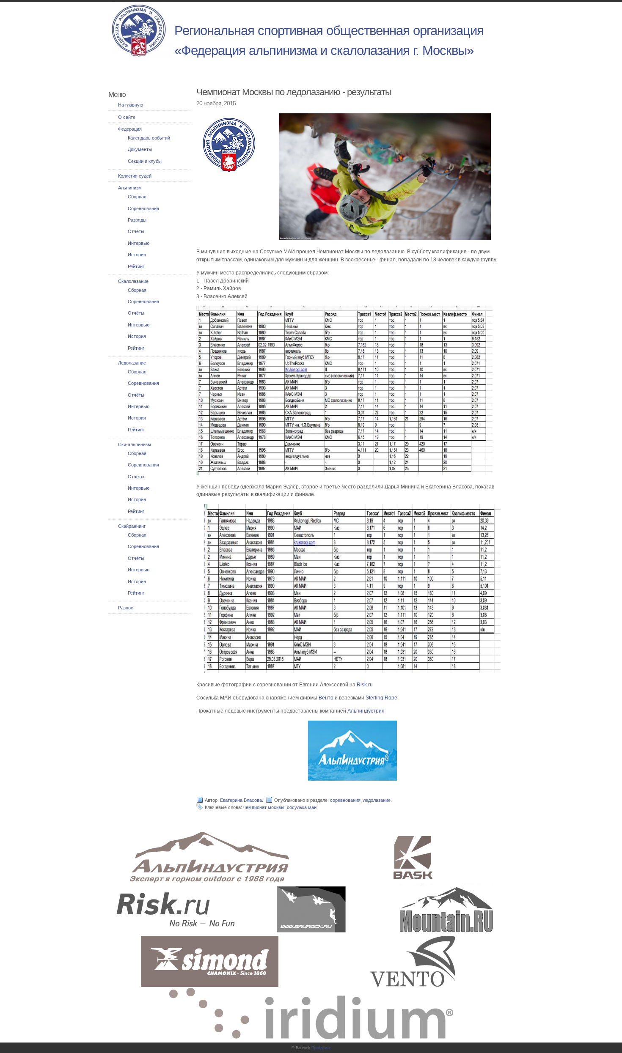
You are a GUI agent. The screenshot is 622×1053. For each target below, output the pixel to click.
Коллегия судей (134, 175)
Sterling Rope (381, 698)
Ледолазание (132, 362)
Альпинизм (130, 187)
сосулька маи (302, 807)
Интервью (138, 243)
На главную (130, 104)
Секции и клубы (145, 161)
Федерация (130, 129)
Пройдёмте (321, 1048)
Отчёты (136, 231)
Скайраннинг (132, 526)
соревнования (345, 800)
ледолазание (377, 800)
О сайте (126, 117)
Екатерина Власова (241, 800)
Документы (140, 149)
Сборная (137, 196)
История (137, 254)
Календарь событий (149, 137)
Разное (125, 607)
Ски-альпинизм (134, 444)
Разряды (137, 219)
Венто (326, 698)
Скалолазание (133, 281)
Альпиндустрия (366, 711)
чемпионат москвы (263, 807)
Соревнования (143, 208)
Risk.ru (365, 685)
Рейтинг (136, 266)
